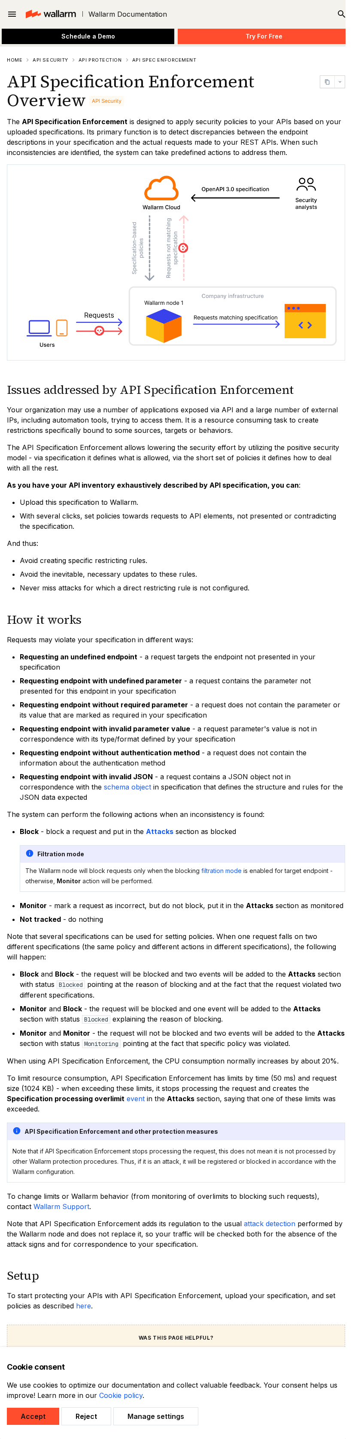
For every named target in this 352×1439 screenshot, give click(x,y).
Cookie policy (121, 1395)
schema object (127, 787)
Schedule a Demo (88, 36)
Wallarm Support (61, 1206)
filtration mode (221, 870)
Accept (33, 1416)
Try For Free (264, 36)
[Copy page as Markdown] (327, 82)
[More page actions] (339, 82)
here (83, 1306)
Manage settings (155, 1416)
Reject (86, 1416)
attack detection (269, 1223)
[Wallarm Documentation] (50, 14)
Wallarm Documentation (127, 14)
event (136, 1098)
